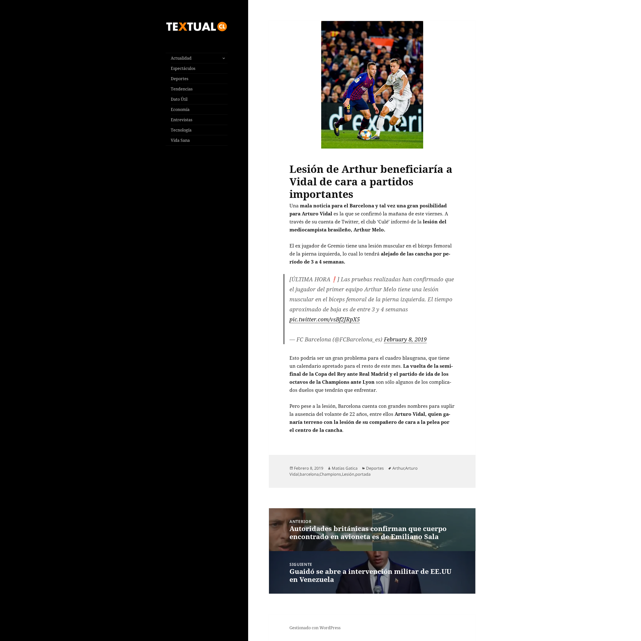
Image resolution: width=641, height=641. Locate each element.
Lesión (348, 474)
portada (363, 474)
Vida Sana (180, 140)
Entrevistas (181, 119)
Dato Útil (179, 99)
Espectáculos (183, 68)
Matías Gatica (345, 468)
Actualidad (181, 58)
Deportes (179, 78)
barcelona (309, 474)
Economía (180, 109)
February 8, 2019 (405, 339)
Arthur (398, 468)
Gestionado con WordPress (315, 627)
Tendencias (182, 89)
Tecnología (181, 130)
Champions (330, 474)
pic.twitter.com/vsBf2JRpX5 (324, 319)
